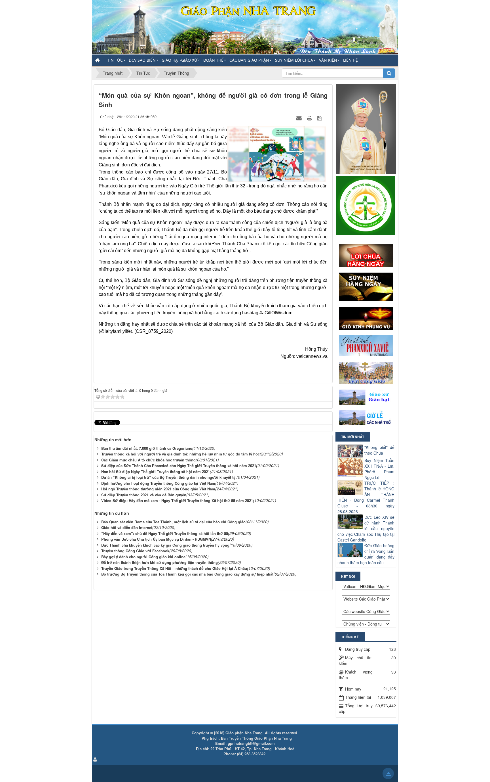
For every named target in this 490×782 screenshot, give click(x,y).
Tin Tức (115, 60)
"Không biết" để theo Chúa (379, 450)
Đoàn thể (213, 60)
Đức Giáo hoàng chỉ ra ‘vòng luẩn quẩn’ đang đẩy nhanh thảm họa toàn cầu (365, 554)
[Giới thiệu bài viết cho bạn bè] (299, 118)
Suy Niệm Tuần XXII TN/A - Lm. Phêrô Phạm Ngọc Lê (379, 468)
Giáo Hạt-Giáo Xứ (179, 60)
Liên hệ (350, 60)
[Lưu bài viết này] (320, 118)
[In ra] (310, 118)
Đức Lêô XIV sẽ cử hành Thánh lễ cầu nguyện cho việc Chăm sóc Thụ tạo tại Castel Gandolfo (365, 528)
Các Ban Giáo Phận (249, 60)
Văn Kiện (328, 60)
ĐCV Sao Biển (142, 60)
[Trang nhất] (98, 60)
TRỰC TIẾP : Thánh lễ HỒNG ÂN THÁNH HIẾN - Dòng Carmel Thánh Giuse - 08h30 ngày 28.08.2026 (365, 497)
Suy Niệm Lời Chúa (294, 60)
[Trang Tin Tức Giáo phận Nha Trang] (245, 27)
